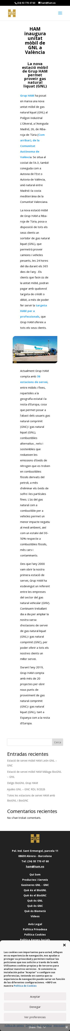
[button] (64, 945)
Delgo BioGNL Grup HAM (22, 783)
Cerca (57, 742)
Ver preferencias (35, 1017)
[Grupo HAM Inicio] (35, 838)
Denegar (35, 1007)
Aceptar (35, 996)
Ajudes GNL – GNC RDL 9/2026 (26, 789)
